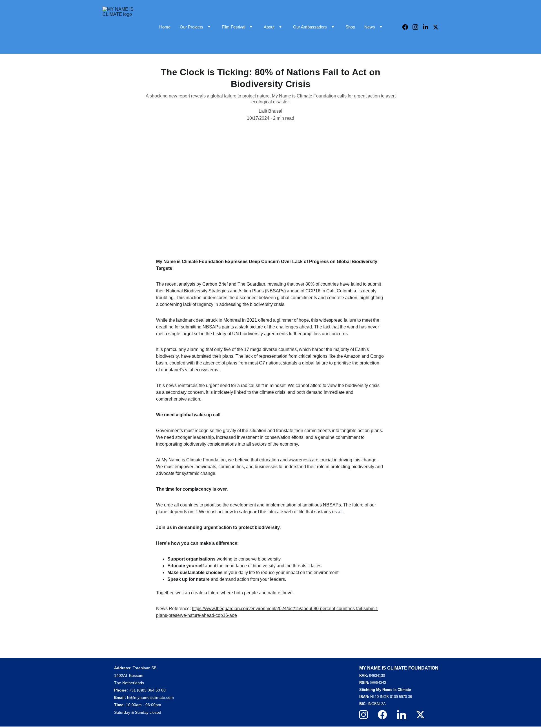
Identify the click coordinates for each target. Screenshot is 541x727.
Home (164, 27)
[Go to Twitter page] (435, 27)
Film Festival (233, 27)
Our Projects (191, 27)
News (369, 27)
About (269, 27)
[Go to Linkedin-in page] (428, 27)
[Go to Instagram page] (418, 27)
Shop (350, 27)
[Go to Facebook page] (407, 27)
